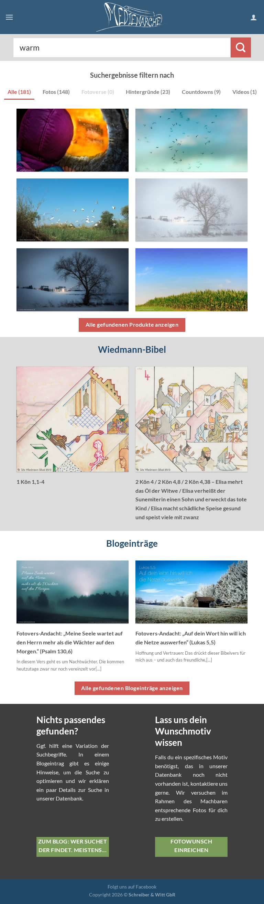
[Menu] (9, 17)
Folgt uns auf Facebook (132, 887)
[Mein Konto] (254, 17)
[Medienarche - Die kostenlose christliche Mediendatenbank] (132, 17)
